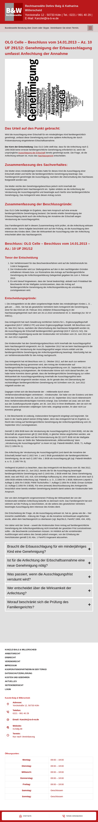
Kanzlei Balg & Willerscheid (21, 650)
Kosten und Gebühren (17, 677)
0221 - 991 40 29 (21, 713)
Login (8, 689)
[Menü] (90, 28)
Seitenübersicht (14, 685)
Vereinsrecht (12, 661)
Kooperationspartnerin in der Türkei (26, 669)
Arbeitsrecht (12, 654)
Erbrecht (10, 658)
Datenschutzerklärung (18, 673)
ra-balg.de (17, 729)
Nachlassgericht (45, 156)
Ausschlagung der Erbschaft (31, 153)
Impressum (11, 665)
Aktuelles (11, 681)
